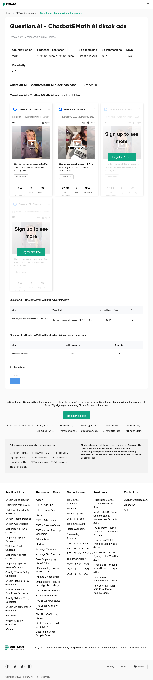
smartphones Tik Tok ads (20, 462)
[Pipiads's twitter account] (15, 666)
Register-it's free (121, 157)
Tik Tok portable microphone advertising (61, 452)
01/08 (77, 573)
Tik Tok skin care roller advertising (41, 457)
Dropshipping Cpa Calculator (15, 539)
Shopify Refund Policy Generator (17, 582)
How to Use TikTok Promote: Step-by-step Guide (105, 543)
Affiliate (9, 629)
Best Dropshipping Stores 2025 (46, 561)
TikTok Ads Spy (44, 505)
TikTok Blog (73, 508)
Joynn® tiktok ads (111, 430)
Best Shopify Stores (46, 595)
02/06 (77, 564)
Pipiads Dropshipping (47, 576)
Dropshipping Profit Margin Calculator (15, 565)
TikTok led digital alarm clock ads (20, 466)
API (126, 510)
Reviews (40, 544)
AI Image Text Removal (48, 554)
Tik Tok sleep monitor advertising (61, 457)
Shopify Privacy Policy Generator (17, 573)
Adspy (39, 499)
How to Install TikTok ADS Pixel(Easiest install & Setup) (104, 589)
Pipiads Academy (76, 528)
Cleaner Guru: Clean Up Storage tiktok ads (92, 430)
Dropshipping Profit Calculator (15, 556)
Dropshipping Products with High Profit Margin (48, 583)
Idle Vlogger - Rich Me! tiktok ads (92, 425)
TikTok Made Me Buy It (48, 590)
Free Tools (11, 615)
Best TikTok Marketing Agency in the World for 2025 (105, 556)
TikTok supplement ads (61, 462)
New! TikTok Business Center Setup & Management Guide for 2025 (105, 517)
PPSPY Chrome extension (14, 622)
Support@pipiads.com (136, 499)
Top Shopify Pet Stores (48, 600)
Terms (122, 666)
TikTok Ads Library (46, 520)
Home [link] (8, 13)
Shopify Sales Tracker (17, 499)
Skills (39, 515)
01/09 (69, 573)
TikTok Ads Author (76, 523)
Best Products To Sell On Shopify (47, 624)
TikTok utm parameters (17, 505)
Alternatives (42, 539)
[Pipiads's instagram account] (29, 666)
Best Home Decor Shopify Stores (45, 633)
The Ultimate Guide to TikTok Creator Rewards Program (106, 531)
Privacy (110, 666)
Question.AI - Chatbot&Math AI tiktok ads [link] (61, 13)
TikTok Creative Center (48, 525)
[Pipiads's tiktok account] (22, 666)
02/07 (69, 564)
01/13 (77, 569)
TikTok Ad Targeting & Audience (17, 511)
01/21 (69, 569)
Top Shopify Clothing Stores (47, 616)
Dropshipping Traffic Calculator (16, 530)
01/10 (86, 569)
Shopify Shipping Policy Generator (18, 608)
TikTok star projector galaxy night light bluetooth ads (41, 462)
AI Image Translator (46, 549)
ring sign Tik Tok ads (19, 457)
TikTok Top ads (75, 513)
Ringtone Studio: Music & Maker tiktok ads (70, 430)
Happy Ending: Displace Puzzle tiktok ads (48, 425)
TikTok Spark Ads (45, 510)
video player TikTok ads (20, 452)
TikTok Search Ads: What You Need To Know (103, 503)
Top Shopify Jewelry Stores (47, 607)
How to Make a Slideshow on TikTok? (105, 578)
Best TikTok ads (75, 518)
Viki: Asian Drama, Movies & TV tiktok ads (137, 430)
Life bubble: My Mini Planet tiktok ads (70, 425)
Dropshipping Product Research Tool (47, 569)
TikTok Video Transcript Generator (48, 532)
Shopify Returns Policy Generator (17, 599)
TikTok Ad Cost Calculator (13, 547)
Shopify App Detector (16, 523)
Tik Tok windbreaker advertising (41, 452)
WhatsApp (129, 505)
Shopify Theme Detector (18, 518)
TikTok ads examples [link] (26, 13)
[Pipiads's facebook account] (7, 666)
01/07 (86, 573)
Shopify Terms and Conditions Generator (16, 591)
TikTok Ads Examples (73, 501)
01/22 (86, 564)
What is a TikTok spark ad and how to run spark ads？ (106, 568)
